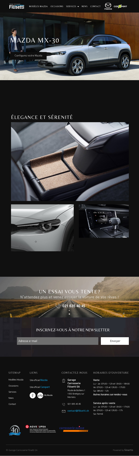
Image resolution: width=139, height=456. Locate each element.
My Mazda (48, 395)
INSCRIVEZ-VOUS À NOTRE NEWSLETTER (73, 330)
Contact (12, 404)
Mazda (43, 380)
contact (95, 6)
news (85, 6)
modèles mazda (38, 6)
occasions (57, 6)
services (71, 6)
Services (12, 392)
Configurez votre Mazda (28, 56)
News (11, 398)
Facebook (33, 395)
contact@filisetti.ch (78, 411)
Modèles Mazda (15, 380)
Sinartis (128, 450)
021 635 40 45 (73, 306)
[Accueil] (18, 6)
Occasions (13, 386)
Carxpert (45, 387)
